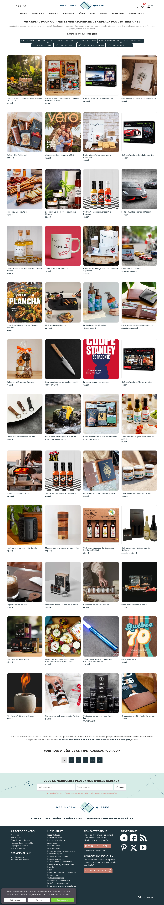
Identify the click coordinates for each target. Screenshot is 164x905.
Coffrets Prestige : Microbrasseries (136, 382)
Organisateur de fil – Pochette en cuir (138, 716)
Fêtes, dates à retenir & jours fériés (61, 886)
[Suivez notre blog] (143, 837)
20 (92, 760)
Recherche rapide (54, 854)
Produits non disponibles (57, 856)
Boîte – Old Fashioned (17, 155)
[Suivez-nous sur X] (133, 847)
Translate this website (20, 860)
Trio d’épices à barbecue (18, 659)
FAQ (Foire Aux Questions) (58, 883)
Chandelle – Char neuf (131, 268)
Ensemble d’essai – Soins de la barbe (61, 605)
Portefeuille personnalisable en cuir (137, 325)
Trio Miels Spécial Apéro (18, 212)
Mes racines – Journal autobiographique (138, 98)
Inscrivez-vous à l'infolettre (58, 881)
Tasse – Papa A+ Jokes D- (56, 268)
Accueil (23, 13)
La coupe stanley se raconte (96, 382)
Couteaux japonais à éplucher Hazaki (61, 382)
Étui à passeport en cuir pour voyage (99, 493)
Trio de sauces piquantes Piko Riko (60, 493)
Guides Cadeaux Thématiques (59, 862)
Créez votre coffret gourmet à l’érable (62, 716)
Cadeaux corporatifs (55, 878)
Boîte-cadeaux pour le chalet (134, 605)
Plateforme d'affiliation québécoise (61, 872)
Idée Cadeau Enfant (132, 41)
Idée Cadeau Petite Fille (119, 45)
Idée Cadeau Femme (42, 45)
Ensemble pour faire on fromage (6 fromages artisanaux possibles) (60, 660)
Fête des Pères (53, 846)
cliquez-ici (101, 838)
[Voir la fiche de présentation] (25, 75)
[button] (150, 6)
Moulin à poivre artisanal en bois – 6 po (62, 548)
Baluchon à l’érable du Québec (20, 382)
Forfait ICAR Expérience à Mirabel (136, 212)
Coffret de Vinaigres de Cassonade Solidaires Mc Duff (98, 549)
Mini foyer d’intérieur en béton (20, 716)
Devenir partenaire (97, 846)
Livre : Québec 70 (129, 659)
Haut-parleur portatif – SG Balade (22, 548)
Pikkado (50, 867)
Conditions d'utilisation (20, 840)
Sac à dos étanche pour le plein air (60, 437)
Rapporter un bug (54, 875)
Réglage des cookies (19, 846)
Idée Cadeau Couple (109, 41)
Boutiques (68, 13)
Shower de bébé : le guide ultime (61, 851)
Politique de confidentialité (22, 843)
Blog (92, 13)
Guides (52, 13)
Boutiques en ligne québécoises (60, 864)
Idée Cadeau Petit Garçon (91, 45)
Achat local (118, 13)
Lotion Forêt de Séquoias (94, 325)
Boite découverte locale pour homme (100, 437)
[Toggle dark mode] (25, 5)
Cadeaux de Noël (54, 838)
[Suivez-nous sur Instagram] (123, 837)
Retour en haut (144, 897)
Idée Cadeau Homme (65, 45)
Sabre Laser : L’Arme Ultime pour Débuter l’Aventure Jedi (97, 660)
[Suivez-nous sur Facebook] (133, 837)
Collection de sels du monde (96, 605)
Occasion (37, 13)
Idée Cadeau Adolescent (33, 41)
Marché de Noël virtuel (56, 840)
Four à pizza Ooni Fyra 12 (18, 493)
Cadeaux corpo (136, 13)
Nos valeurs (16, 838)
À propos (15, 835)
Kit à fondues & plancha (55, 325)
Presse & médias (18, 848)
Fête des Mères (53, 848)
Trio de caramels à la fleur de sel (136, 493)
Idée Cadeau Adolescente (62, 41)
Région (82, 13)
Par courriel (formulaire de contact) (98, 835)
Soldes (103, 13)
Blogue (50, 870)
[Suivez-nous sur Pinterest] (123, 847)
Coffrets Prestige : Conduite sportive (137, 155)
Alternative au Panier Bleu (94, 851)
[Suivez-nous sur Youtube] (143, 847)
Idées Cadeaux (53, 835)
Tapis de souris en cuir (17, 605)
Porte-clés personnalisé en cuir (21, 437)
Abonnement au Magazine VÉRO (59, 155)
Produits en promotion (56, 859)
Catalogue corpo (96, 870)
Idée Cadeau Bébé (87, 41)
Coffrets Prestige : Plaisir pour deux (98, 98)
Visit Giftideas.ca (17, 857)
